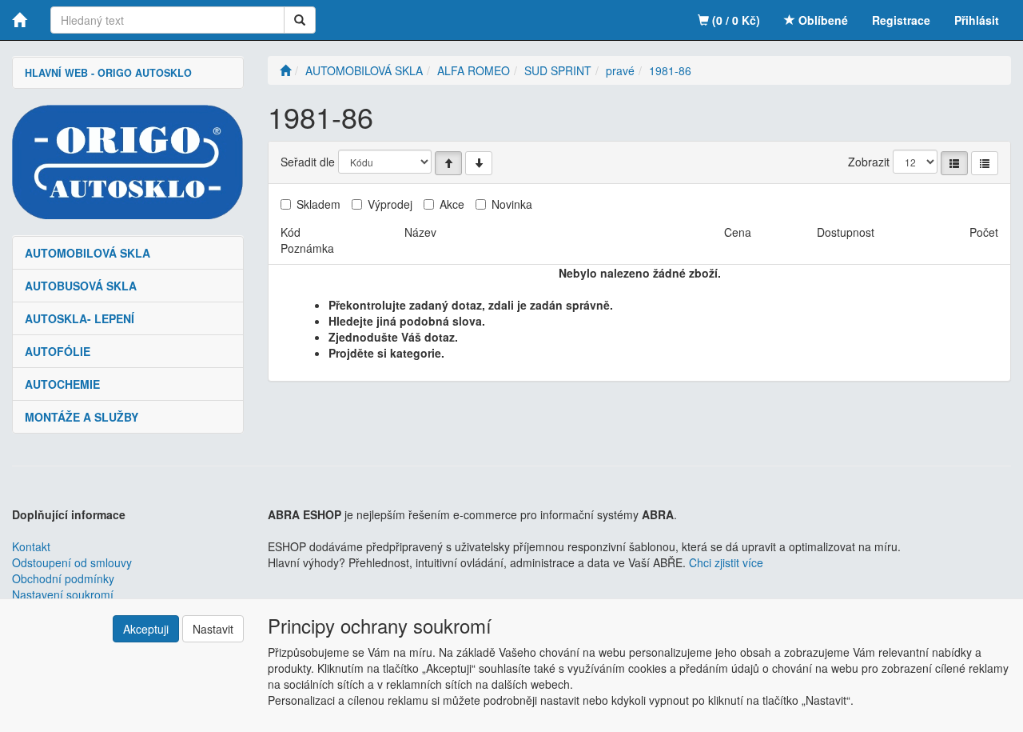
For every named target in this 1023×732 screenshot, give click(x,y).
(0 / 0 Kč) (734, 20)
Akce (452, 204)
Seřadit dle (308, 162)
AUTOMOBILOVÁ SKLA (87, 253)
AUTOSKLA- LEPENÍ (79, 318)
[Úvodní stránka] (285, 70)
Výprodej (390, 204)
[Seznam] (954, 163)
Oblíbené (821, 20)
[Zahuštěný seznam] (984, 163)
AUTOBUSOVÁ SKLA (81, 286)
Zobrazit (869, 162)
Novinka (512, 204)
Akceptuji (146, 629)
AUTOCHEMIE (62, 384)
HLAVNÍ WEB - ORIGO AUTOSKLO (108, 73)
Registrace (901, 20)
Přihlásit (976, 20)
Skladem (318, 204)
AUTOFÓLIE (57, 351)
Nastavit (213, 629)
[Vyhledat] (300, 20)
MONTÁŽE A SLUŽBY (81, 417)
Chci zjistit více (726, 562)
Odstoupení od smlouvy (72, 562)
